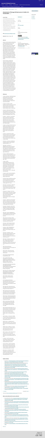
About (22, 6)
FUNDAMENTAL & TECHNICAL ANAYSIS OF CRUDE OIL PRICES (18, 412)
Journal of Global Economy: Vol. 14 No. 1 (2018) (17, 387)
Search (42, 4)
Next (27, 391)
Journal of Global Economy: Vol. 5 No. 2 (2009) (11, 405)
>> (5, 426)
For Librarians (33, 18)
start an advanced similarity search (12, 393)
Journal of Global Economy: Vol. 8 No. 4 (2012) (19, 365)
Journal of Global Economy (8, 3)
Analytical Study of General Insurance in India (16, 421)
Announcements (15, 4)
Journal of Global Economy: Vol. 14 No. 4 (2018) (16, 361)
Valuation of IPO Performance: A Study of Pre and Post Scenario (18, 404)
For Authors (33, 17)
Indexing (10, 4)
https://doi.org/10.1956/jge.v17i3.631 (9, 33)
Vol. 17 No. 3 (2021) (11, 9)
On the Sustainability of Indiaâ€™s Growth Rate (17, 366)
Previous (5, 391)
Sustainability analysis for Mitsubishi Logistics (16, 388)
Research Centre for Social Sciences (24, 4)
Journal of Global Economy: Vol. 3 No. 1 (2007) (16, 372)
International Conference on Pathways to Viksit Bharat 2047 (11, 6)
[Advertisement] (34, 36)
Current (3, 4)
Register (40, 0)
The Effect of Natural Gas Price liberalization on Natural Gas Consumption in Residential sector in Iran (16, 364)
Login (42, 0)
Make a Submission (35, 10)
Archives (6, 4)
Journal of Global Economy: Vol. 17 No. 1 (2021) (11, 413)
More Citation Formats (21, 47)
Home (4, 9)
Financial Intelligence (12, 423)
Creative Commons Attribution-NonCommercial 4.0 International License (23, 38)
